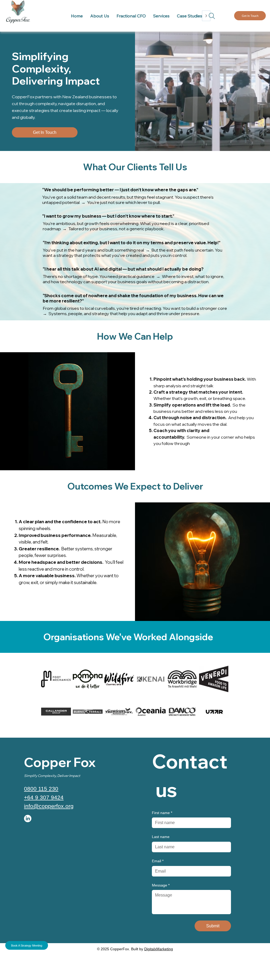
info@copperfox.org (49, 806)
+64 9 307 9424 (44, 797)
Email (157, 861)
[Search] (211, 15)
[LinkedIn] (27, 818)
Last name (161, 837)
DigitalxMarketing (158, 949)
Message (161, 885)
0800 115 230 (41, 789)
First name (162, 813)
